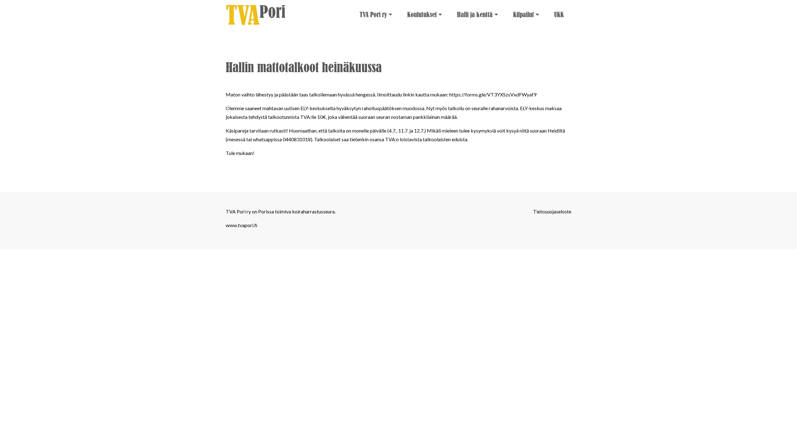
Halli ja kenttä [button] (475, 15)
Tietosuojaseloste (552, 211)
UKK (559, 15)
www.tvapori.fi (241, 225)
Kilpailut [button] (523, 15)
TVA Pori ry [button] (373, 15)
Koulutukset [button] (422, 15)
